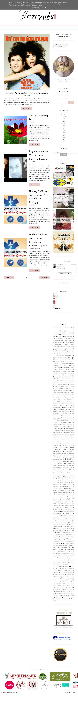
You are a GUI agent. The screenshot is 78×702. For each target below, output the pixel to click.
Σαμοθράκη (72, 517)
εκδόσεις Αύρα (70, 388)
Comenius (71, 562)
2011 (58, 331)
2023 (60, 336)
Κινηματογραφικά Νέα (59, 473)
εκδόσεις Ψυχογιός (62, 432)
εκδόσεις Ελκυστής (58, 396)
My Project (68, 585)
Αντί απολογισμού (58, 351)
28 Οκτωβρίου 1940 (61, 338)
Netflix (55, 589)
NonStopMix (57, 591)
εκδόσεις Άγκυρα (65, 382)
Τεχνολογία (59, 534)
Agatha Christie (58, 555)
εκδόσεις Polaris (65, 441)
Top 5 (54, 597)
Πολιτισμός (58, 507)
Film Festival (62, 570)
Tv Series (71, 597)
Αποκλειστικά (68, 352)
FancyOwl (55, 570)
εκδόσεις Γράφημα (69, 392)
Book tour (55, 560)
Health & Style (70, 574)
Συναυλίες (71, 522)
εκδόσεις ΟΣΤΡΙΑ (57, 419)
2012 (62, 331)
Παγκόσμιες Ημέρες (58, 496)
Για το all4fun (64, 361)
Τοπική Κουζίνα (68, 540)
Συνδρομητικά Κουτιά (59, 524)
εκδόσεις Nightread (67, 440)
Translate (64, 46)
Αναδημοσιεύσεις (58, 350)
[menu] (39, 27)
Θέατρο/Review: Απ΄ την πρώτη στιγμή (26, 92)
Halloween (69, 572)
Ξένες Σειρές (59, 492)
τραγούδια (56, 542)
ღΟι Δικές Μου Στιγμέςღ (11, 692)
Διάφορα (68, 379)
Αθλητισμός (60, 342)
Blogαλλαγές (70, 559)
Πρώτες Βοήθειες (70, 515)
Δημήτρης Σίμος (65, 375)
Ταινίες (58, 532)
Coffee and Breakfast (62, 562)
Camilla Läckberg (63, 560)
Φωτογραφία (59, 545)
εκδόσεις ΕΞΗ (56, 399)
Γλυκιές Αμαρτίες (67, 371)
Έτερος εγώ (60, 453)
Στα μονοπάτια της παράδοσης (63, 520)
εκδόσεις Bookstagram (62, 436)
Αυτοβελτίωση (70, 353)
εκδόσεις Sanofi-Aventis (64, 443)
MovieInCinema (57, 583)
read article (26, 108)
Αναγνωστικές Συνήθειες (66, 348)
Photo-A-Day (58, 593)
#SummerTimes (64, 329)
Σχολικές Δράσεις (66, 528)
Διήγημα (54, 380)
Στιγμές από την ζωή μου (59, 522)
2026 (54, 338)
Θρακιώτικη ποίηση (67, 467)
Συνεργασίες (58, 526)
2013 (67, 331)
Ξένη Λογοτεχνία (69, 492)
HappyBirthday (62, 574)
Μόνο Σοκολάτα (69, 488)
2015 (56, 333)
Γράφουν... (65, 373)
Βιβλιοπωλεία (56, 361)
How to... (70, 576)
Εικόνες (72, 380)
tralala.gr (65, 597)
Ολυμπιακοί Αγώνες (61, 494)
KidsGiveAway (67, 580)
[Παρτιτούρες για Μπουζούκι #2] (63, 252)
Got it (44, 8)
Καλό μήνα (69, 469)
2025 (70, 336)
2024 (65, 336)
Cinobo (54, 562)
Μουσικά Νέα (62, 490)
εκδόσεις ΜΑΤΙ (64, 413)
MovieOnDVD (70, 583)
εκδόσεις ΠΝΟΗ (57, 424)
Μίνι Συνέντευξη (59, 488)
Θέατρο (60, 463)
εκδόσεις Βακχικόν (57, 390)
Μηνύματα (55, 486)
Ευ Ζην (67, 453)
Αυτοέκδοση (58, 355)
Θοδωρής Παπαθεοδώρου (59, 465)
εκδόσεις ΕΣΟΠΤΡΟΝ (67, 399)
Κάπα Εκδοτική (67, 471)
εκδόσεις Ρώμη (66, 424)
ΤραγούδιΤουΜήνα (69, 543)
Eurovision (61, 568)
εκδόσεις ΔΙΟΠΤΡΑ (59, 394)
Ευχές (72, 455)
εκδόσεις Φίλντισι (70, 428)
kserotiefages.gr (56, 581)
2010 (54, 331)
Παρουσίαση (63, 500)
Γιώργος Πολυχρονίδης (59, 369)
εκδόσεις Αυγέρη (62, 388)
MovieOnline (59, 585)
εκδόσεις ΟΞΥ (56, 417)
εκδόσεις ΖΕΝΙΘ (56, 401)
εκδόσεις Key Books (64, 438)
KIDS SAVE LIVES (57, 579)
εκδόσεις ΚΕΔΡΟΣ (67, 407)
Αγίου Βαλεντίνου (65, 340)
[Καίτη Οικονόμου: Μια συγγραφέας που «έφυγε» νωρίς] (63, 230)
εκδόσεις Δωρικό (70, 394)
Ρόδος (61, 517)
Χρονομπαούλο (57, 553)
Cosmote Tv (62, 564)
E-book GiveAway (63, 566)
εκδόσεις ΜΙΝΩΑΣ (68, 415)
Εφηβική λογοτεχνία (60, 457)
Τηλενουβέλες (69, 534)
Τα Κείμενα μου (69, 530)
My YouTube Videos (65, 587)
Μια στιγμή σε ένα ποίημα (67, 486)
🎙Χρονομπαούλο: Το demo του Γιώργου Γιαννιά (38, 155)
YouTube (71, 599)
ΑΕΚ (71, 340)
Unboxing (58, 599)
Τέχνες (72, 532)
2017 (67, 333)
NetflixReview (62, 589)
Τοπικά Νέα (58, 540)
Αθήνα (54, 342)
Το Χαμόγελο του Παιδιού (69, 538)
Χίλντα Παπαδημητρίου (58, 549)
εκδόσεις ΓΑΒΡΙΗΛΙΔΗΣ (58, 392)
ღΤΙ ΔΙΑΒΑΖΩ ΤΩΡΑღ (65, 261)
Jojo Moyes (70, 578)
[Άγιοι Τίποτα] (54, 267)
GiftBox (69, 570)
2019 (57, 334)
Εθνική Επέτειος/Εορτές (63, 380)
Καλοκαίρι (55, 471)
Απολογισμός (62, 353)
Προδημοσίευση (68, 509)
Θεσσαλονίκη (69, 463)
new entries (9, 277)
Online (70, 591)
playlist (66, 593)
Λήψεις (62, 479)
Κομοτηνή (55, 475)
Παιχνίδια (55, 500)
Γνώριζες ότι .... (56, 373)
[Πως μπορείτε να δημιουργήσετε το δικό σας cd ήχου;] (63, 208)
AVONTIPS (70, 557)
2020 (63, 334)
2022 (54, 336)
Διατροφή (62, 378)
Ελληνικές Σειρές (62, 447)
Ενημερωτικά (69, 451)
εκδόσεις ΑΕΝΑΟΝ (62, 384)
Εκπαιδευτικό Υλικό (63, 445)
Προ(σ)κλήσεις (68, 507)
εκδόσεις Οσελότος (67, 417)
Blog (63, 559)
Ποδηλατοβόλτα (64, 505)
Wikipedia (65, 599)
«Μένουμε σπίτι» (57, 327)
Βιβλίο (67, 358)
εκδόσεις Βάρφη (68, 390)
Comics (54, 564)
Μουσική (71, 490)
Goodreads (63, 572)
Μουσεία (55, 490)
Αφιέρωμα (68, 355)
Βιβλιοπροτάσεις (67, 359)
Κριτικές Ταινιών (58, 477)
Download (55, 566)
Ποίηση (72, 505)
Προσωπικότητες (57, 513)
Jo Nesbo (64, 578)
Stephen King (63, 595)
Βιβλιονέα (55, 359)
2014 (73, 331)
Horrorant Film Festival (60, 576)
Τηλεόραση (55, 536)
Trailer (60, 597)
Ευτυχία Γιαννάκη (66, 455)
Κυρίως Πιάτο (69, 477)
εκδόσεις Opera (56, 441)
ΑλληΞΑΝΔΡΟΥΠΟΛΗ (64, 346)
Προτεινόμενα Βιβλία (58, 515)
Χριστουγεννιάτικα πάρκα (64, 551)
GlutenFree (55, 572)
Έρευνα (54, 453)
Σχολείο (65, 526)
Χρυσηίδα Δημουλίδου (68, 553)
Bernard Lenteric (56, 559)
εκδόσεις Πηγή (66, 422)
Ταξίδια (66, 532)
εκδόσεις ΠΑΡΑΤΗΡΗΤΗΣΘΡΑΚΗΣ (60, 420)
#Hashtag (69, 327)
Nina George (71, 589)
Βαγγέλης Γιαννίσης (57, 358)
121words (71, 329)
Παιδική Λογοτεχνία (66, 498)
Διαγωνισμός (56, 377)
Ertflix (56, 568)
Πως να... (56, 517)
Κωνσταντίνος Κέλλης (61, 266)
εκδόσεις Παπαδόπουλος (68, 418)
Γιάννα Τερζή (65, 363)
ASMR (71, 555)
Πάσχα (66, 501)
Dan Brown (69, 564)
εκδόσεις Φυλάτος (59, 430)
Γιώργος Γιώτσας (57, 367)
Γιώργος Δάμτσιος (67, 367)
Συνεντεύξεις (70, 524)
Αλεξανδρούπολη (58, 344)
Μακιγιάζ (57, 480)
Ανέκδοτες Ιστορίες (70, 350)
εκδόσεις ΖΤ (65, 401)
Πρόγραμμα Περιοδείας (58, 509)
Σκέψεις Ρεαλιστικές (59, 519)
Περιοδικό (63, 503)
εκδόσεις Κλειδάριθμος (60, 409)
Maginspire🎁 (70, 581)
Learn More (36, 8)
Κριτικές (65, 475)
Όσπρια (70, 494)
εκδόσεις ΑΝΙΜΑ (64, 386)
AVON (54, 557)
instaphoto (56, 578)
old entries (44, 277)
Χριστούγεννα (70, 549)
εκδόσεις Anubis (64, 434)
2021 (70, 334)
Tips (71, 595)
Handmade (55, 574)
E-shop (72, 566)
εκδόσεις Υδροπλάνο (58, 428)
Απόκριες (55, 353)
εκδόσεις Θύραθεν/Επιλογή (67, 403)
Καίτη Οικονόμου (57, 469)
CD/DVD (71, 560)
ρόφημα (66, 517)
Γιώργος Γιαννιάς (67, 365)
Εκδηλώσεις (57, 382)
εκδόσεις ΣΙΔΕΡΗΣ (66, 426)
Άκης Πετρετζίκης (69, 342)
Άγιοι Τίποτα (60, 264)
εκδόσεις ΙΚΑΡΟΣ (58, 405)
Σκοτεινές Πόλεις (70, 518)
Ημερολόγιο (64, 461)
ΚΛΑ (70, 473)
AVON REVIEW (63, 557)
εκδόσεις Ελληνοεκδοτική (67, 398)
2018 (73, 333)
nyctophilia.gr (64, 591)
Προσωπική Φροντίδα (67, 511)
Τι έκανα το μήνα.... (66, 536)
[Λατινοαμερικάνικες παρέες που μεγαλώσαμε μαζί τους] (63, 185)
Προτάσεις (68, 513)
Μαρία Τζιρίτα (64, 482)
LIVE (63, 581)
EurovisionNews (69, 568)
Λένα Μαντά (56, 479)
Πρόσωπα (56, 511)
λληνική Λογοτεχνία (70, 478)
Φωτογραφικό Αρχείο (65, 547)
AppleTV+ (65, 555)
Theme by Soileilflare (70, 692)
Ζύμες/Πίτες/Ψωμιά (57, 459)
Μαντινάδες (64, 480)
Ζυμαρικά (70, 457)
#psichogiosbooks (56, 329)
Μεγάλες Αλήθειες (66, 484)
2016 (61, 333)
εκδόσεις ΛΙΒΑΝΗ (63, 411)
